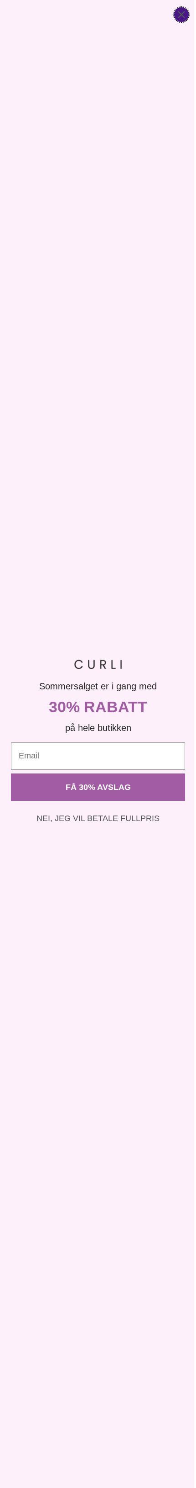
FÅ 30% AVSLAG (98, 787)
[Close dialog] (181, 14)
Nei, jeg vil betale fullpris (98, 818)
